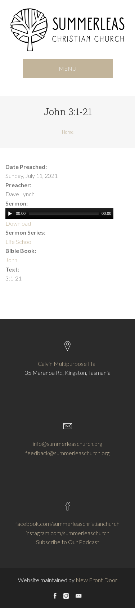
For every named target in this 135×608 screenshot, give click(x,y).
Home (67, 132)
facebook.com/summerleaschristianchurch (67, 523)
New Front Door (96, 579)
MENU (67, 68)
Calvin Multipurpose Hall (68, 363)
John (11, 259)
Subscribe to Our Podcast (67, 541)
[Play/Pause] (10, 213)
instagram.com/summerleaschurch (67, 532)
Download (18, 223)
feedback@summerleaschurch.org (67, 452)
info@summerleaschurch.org (67, 443)
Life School (18, 241)
